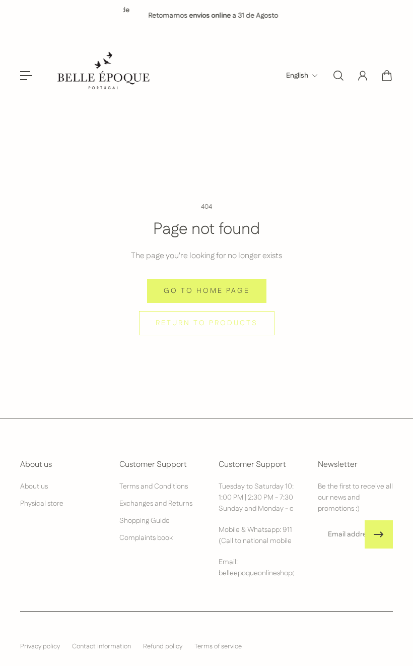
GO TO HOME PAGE (207, 291)
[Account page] (363, 76)
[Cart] (387, 76)
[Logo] (102, 75)
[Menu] (26, 75)
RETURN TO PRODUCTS (207, 323)
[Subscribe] (379, 534)
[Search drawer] (338, 76)
